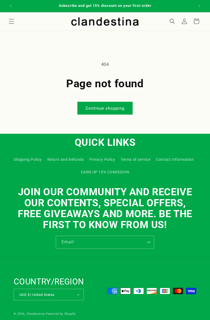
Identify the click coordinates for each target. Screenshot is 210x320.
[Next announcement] (199, 6)
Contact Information (175, 159)
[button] (11, 21)
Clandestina (36, 314)
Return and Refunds (65, 159)
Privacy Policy (102, 159)
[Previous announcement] (11, 6)
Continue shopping (105, 108)
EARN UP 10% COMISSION (105, 172)
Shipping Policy (28, 159)
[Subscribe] (148, 242)
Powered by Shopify (61, 314)
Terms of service (136, 159)
